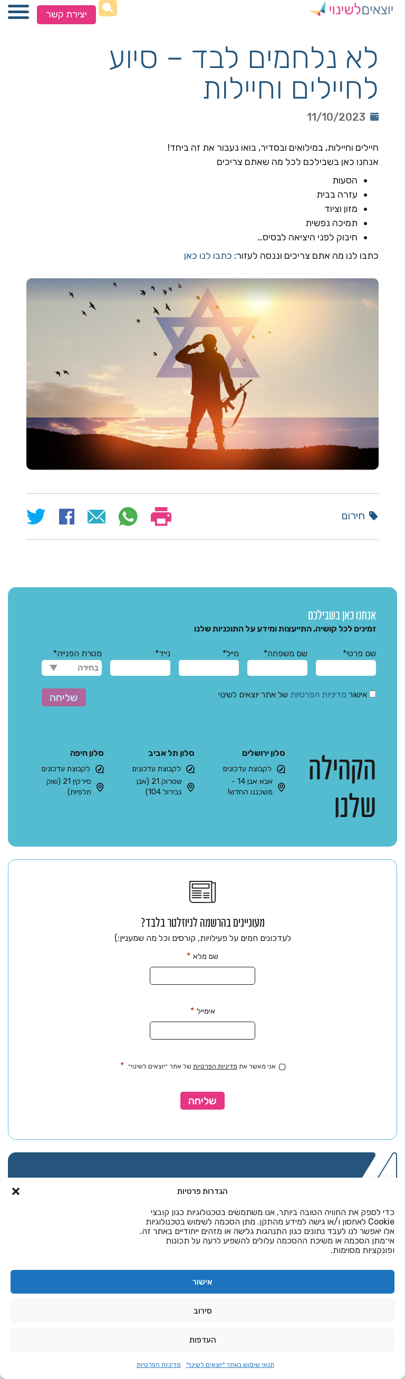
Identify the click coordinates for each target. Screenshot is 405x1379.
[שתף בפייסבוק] (66, 517)
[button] (16, 1191)
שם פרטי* (359, 653)
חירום (353, 515)
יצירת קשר (66, 14)
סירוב (203, 1311)
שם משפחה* (285, 653)
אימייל (202, 1011)
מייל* (231, 653)
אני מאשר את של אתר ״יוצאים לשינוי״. (198, 1066)
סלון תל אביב (171, 753)
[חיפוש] (108, 8)
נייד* (162, 653)
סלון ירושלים (263, 753)
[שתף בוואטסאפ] (128, 516)
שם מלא (202, 956)
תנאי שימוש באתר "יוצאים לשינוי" (230, 1364)
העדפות (202, 1340)
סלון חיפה (87, 753)
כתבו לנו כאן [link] (208, 255)
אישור (202, 1282)
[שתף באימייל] (97, 516)
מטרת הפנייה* (77, 653)
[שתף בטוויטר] (36, 517)
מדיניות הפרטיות (159, 1364)
